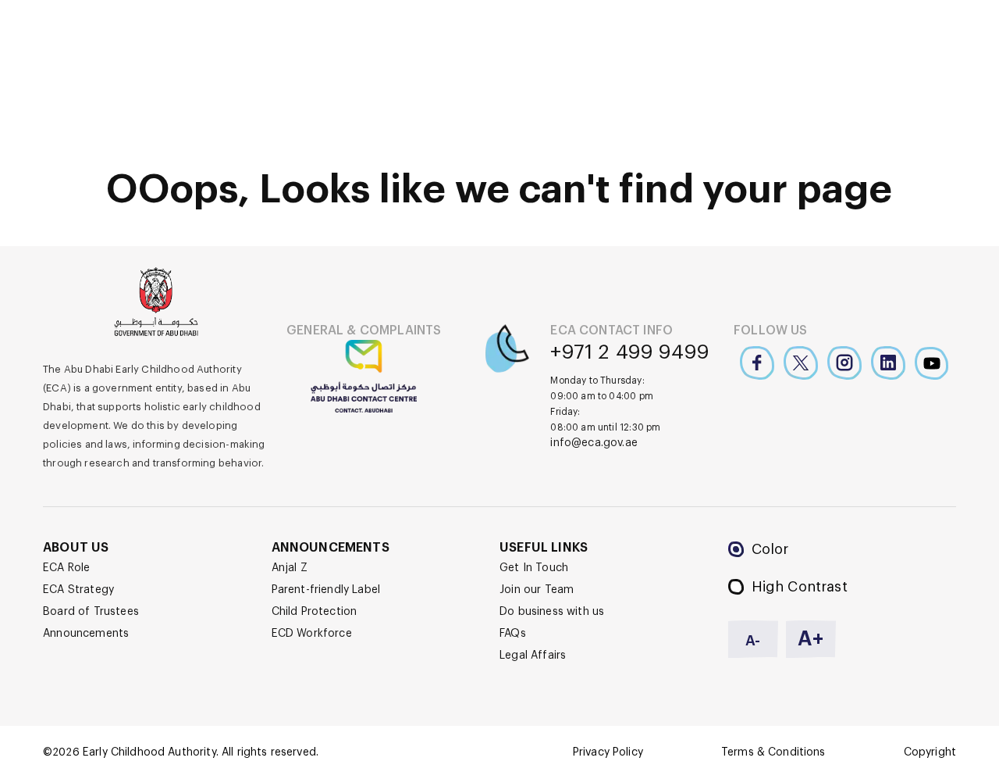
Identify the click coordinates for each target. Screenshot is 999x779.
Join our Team (537, 589)
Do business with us (552, 611)
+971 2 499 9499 (629, 352)
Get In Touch (534, 568)
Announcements (86, 633)
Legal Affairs (533, 655)
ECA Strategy (78, 589)
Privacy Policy (608, 752)
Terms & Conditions (773, 752)
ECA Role (66, 568)
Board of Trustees (91, 611)
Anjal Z (290, 568)
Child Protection (314, 611)
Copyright (930, 752)
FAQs (513, 633)
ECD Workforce (312, 633)
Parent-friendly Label (326, 589)
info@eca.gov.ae (594, 443)
